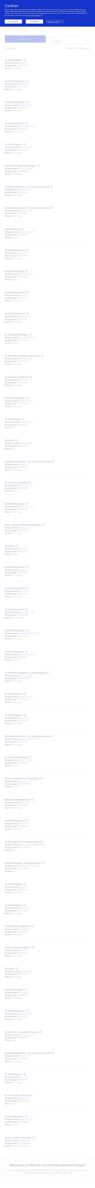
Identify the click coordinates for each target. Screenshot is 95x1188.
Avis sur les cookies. (33, 15)
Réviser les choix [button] (53, 21)
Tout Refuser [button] (34, 21)
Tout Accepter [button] (13, 21)
